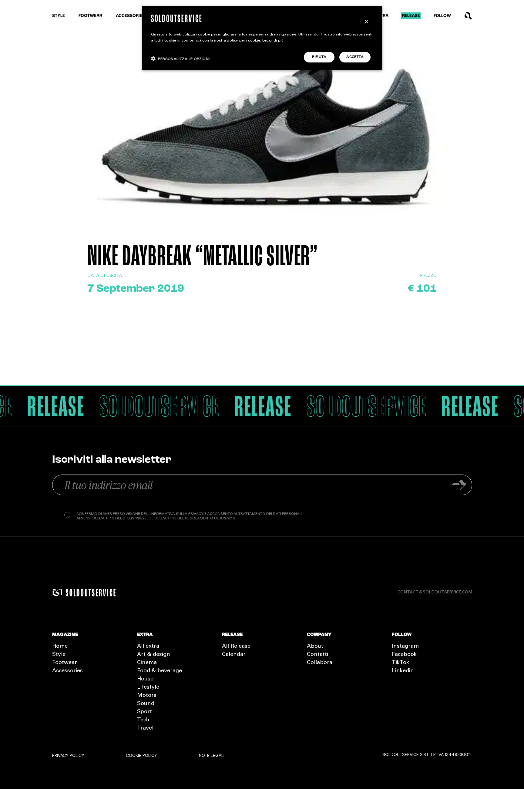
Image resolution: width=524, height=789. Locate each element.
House (145, 679)
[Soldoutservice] (57, 592)
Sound (145, 704)
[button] (180, 58)
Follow (442, 16)
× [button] (366, 22)
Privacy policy (68, 755)
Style (58, 16)
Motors (146, 695)
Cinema (147, 663)
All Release (236, 646)
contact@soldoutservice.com (435, 592)
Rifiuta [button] (319, 57)
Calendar (234, 654)
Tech (143, 720)
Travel (145, 728)
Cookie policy (141, 755)
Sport (144, 712)
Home (60, 646)
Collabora (319, 663)
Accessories (130, 16)
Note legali (211, 755)
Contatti (317, 654)
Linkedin (403, 671)
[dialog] (262, 38)
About (315, 646)
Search (468, 16)
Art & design (153, 654)
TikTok (400, 663)
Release (411, 16)
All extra (148, 646)
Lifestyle (148, 687)
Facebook (404, 654)
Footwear (90, 16)
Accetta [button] (355, 57)
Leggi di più (273, 40)
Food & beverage (159, 671)
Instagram (405, 646)
